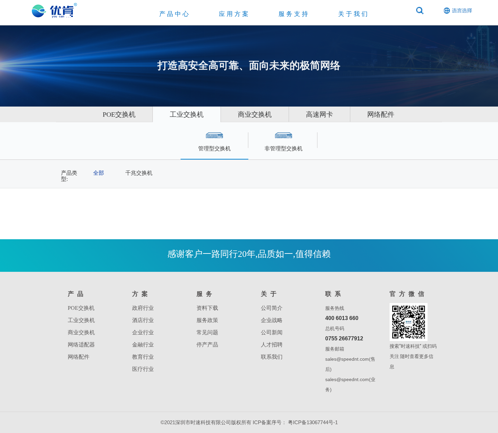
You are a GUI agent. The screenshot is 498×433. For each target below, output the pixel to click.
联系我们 (272, 357)
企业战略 (272, 320)
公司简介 (272, 308)
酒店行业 (143, 320)
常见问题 (207, 332)
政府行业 (143, 308)
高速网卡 (319, 114)
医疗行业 (143, 369)
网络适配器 (81, 344)
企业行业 (143, 332)
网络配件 (380, 114)
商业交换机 (255, 114)
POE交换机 (119, 114)
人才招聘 (272, 344)
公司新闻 (272, 332)
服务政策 (207, 320)
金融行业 (143, 344)
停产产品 (207, 344)
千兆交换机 (138, 173)
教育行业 (143, 357)
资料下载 (207, 308)
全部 (98, 173)
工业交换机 (187, 114)
